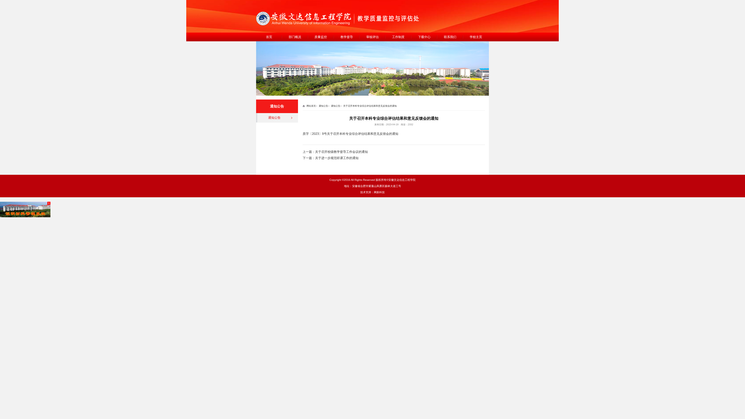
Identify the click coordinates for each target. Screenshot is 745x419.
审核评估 (372, 37)
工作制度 (398, 37)
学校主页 (476, 37)
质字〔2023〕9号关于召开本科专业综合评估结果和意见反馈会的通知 (350, 133)
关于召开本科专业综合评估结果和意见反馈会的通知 (370, 106)
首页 (269, 37)
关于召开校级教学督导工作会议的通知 (341, 151)
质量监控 (320, 37)
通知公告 (274, 117)
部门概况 (295, 37)
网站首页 (311, 106)
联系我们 (450, 37)
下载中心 (424, 37)
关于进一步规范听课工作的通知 (337, 158)
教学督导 (346, 37)
